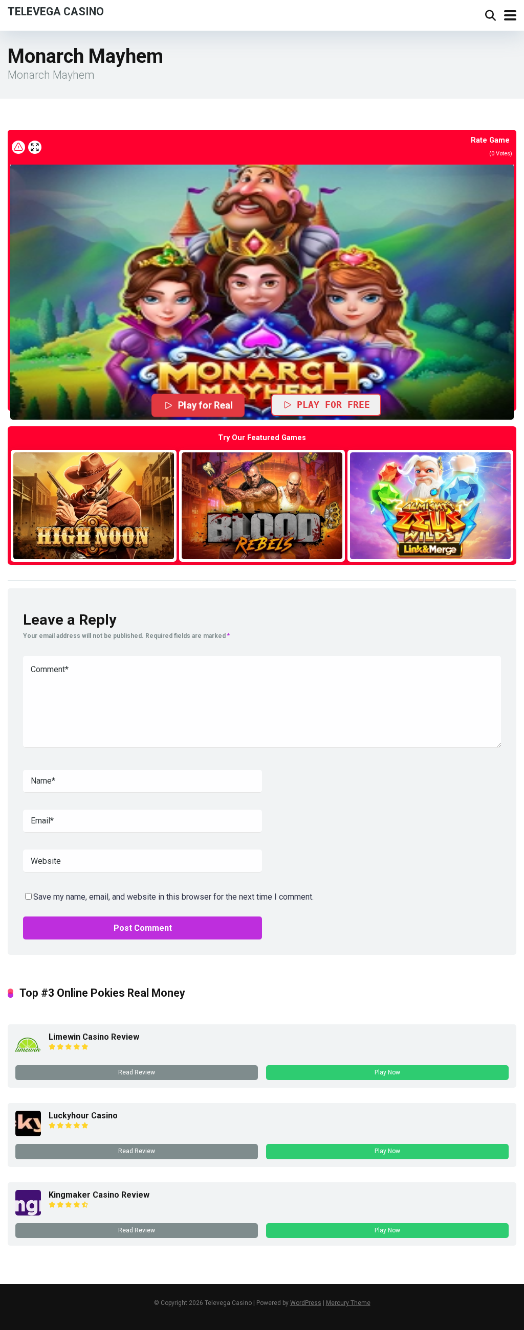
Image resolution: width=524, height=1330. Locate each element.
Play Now (387, 1072)
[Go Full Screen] (34, 147)
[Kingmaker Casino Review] (28, 1213)
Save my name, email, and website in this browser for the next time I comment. (173, 897)
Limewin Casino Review (94, 1037)
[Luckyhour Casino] (28, 1133)
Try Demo (94, 505)
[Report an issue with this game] (18, 147)
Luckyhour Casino (83, 1115)
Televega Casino (56, 11)
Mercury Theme (348, 1302)
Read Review (136, 1072)
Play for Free (333, 404)
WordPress (305, 1302)
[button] (262, 292)
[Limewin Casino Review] (28, 1055)
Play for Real (206, 405)
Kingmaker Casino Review (99, 1195)
